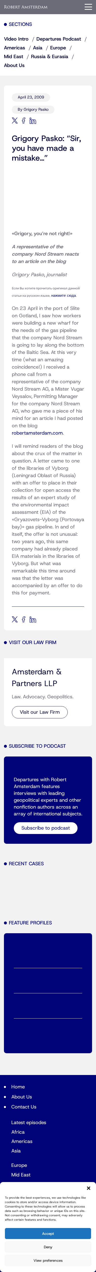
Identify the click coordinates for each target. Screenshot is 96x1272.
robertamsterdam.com (37, 433)
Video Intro (16, 39)
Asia (37, 48)
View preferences (48, 1260)
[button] (88, 1188)
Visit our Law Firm (40, 712)
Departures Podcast (58, 39)
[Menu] (88, 7)
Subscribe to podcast (45, 828)
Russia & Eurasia (49, 57)
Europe (58, 48)
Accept (48, 1233)
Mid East (13, 57)
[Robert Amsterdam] (26, 7)
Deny (48, 1247)
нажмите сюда (63, 295)
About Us (14, 65)
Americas (14, 48)
